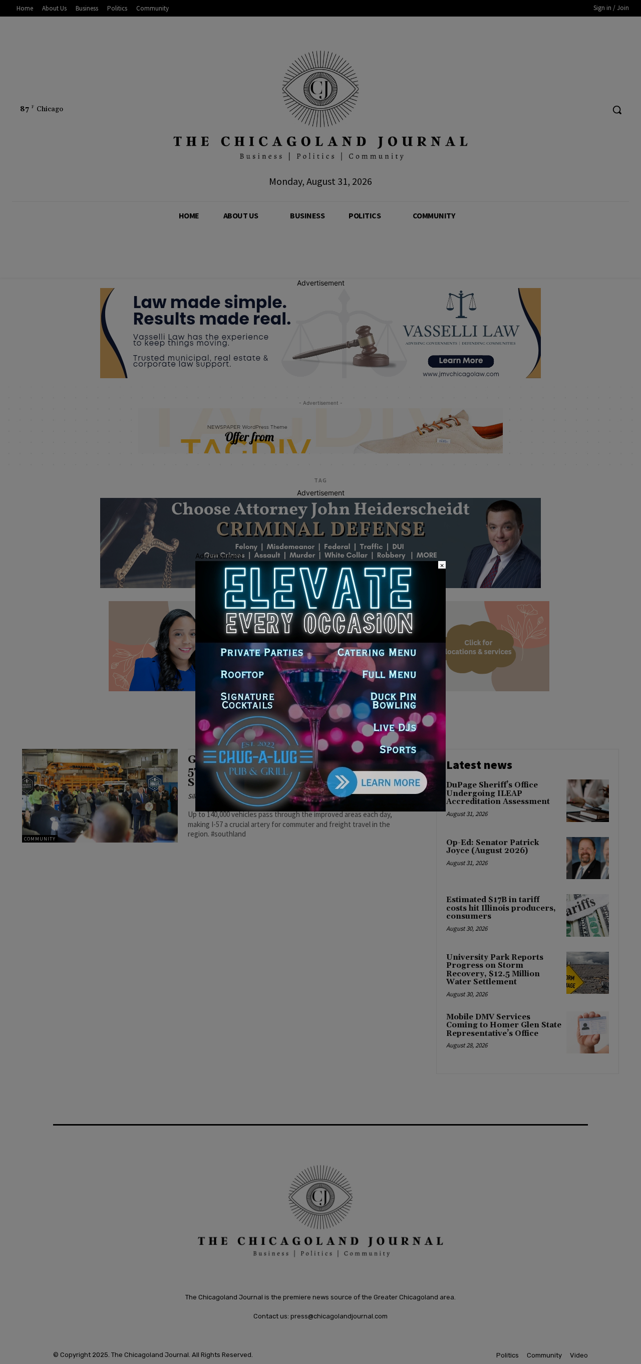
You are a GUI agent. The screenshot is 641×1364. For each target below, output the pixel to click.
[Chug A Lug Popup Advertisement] (320, 808)
